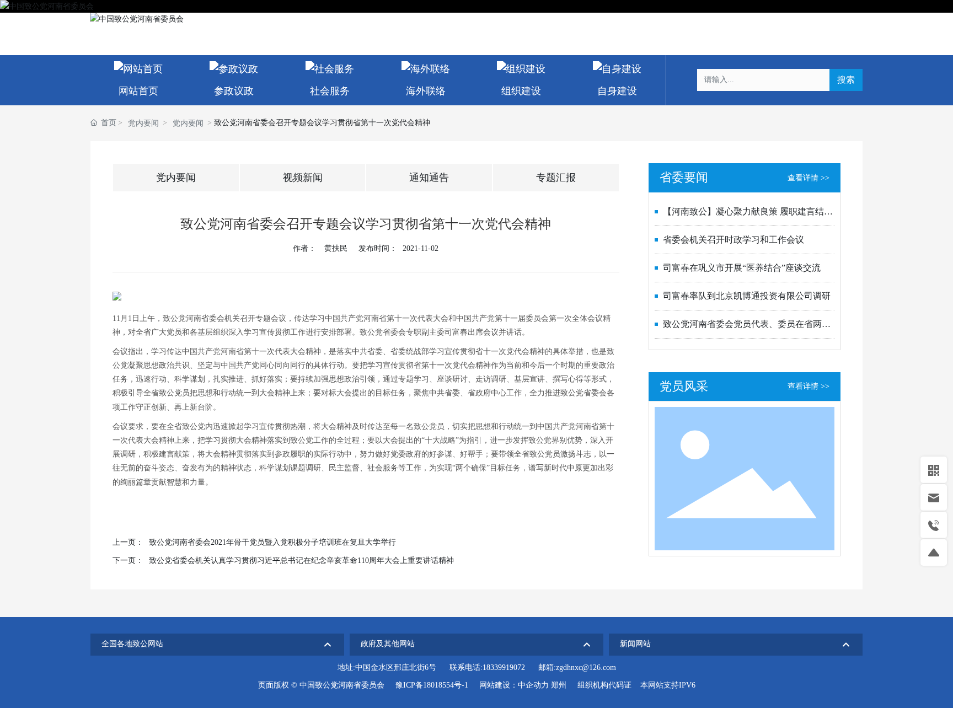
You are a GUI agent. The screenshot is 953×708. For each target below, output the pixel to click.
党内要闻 (143, 123)
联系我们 (798, 19)
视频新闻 (303, 177)
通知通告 (429, 177)
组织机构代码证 (604, 685)
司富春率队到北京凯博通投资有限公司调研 (747, 296)
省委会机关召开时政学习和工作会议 (733, 239)
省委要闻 (684, 177)
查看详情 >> (808, 178)
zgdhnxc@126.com (586, 667)
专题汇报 (556, 177)
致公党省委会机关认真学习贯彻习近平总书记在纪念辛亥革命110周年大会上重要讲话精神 (301, 560)
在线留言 (844, 19)
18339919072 (504, 667)
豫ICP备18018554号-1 (431, 685)
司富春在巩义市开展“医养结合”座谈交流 (742, 267)
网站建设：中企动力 (514, 685)
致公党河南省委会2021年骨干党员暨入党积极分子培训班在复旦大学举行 (272, 542)
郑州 (558, 685)
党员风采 (684, 386)
